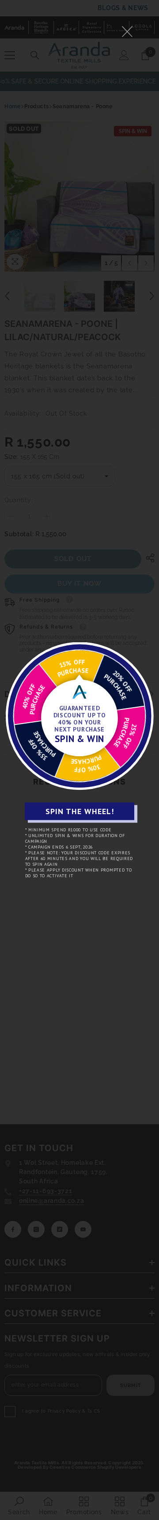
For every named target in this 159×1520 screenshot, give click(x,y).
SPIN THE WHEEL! (79, 811)
